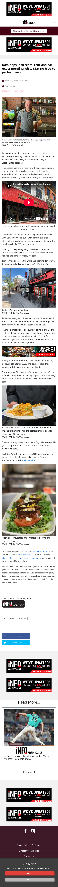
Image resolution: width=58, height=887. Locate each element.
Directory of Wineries (29, 850)
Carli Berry (10, 86)
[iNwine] (54, 21)
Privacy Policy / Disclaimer (29, 845)
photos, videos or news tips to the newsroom (21, 558)
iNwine (23, 618)
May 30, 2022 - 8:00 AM (16, 80)
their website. (28, 460)
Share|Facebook (17, 636)
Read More (28, 772)
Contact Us (29, 856)
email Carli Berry (40, 551)
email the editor (24, 555)
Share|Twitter (17, 642)
